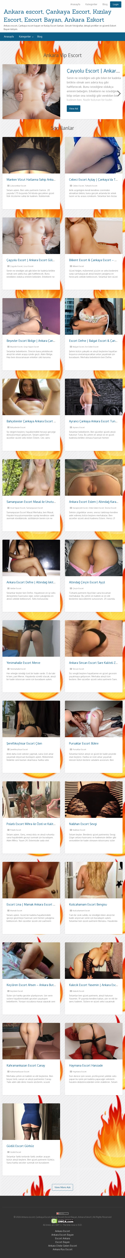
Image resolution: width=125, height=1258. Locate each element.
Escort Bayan (62, 1242)
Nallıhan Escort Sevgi (83, 824)
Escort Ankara (62, 1238)
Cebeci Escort (78, 186)
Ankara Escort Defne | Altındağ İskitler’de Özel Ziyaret (42, 582)
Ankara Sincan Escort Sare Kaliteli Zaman (96, 663)
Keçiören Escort (16, 991)
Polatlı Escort (15, 830)
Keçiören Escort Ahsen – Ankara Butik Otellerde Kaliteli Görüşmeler (51, 985)
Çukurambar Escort (18, 186)
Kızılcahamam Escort (81, 910)
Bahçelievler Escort (17, 427)
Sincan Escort (78, 669)
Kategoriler (91, 4)
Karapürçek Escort (80, 508)
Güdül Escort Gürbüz (20, 1146)
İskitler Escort (15, 588)
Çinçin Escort (78, 588)
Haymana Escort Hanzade (86, 1065)
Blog (104, 4)
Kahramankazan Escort (19, 1072)
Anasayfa (75, 4)
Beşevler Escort (16, 347)
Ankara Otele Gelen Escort (62, 1245)
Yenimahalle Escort (18, 669)
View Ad (73, 108)
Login (116, 4)
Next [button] (118, 93)
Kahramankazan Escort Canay (26, 1065)
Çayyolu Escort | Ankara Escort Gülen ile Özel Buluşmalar (44, 260)
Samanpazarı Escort (34, 508)
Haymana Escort (79, 1072)
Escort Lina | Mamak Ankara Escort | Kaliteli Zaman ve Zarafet (47, 904)
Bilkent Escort (78, 266)
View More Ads (63, 1187)
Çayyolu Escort (16, 266)
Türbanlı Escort (91, 186)
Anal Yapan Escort (17, 508)
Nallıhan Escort (79, 830)
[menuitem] (75, 4)
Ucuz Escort (28, 266)
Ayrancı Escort (79, 427)
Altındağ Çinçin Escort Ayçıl (87, 582)
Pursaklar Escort (79, 749)
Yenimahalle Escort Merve (23, 663)
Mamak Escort (16, 910)
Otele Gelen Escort (96, 508)
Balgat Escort (78, 347)
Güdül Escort (15, 1152)
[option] (62, 91)
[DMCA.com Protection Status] (62, 1220)
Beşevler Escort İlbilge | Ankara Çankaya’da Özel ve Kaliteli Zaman (50, 341)
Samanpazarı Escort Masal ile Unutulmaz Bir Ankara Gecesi (45, 502)
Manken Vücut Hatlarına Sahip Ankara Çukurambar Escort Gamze (49, 179)
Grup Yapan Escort (31, 347)
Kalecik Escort (78, 991)
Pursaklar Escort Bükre (83, 743)
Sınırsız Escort (110, 508)
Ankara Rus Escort (62, 1249)
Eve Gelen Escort (91, 347)
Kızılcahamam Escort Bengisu (88, 904)
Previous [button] (6, 93)
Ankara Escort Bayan (62, 1234)
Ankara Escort (62, 1231)
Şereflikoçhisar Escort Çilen (24, 743)
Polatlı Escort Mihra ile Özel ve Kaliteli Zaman (36, 824)
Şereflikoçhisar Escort (19, 749)
